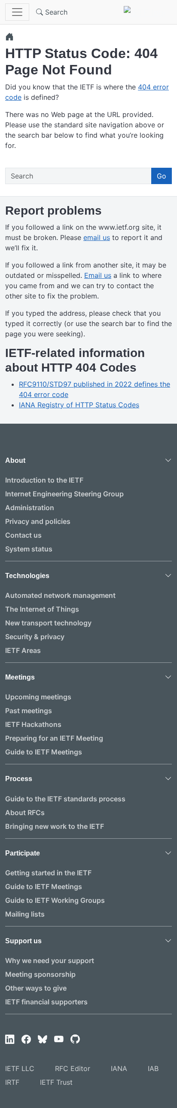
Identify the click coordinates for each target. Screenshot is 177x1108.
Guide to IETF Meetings (43, 752)
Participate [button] (22, 853)
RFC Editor (72, 1068)
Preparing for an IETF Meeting (54, 738)
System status (28, 549)
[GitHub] (75, 1039)
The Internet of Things (42, 609)
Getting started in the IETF (48, 872)
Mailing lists (25, 914)
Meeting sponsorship (40, 974)
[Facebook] (26, 1039)
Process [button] (18, 778)
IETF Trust (56, 1082)
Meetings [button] (20, 677)
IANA (119, 1068)
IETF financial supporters (46, 1001)
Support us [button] (23, 941)
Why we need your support (49, 960)
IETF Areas (23, 650)
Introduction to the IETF (44, 480)
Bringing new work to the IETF (54, 826)
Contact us (23, 535)
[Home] (9, 36)
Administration (29, 507)
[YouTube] (59, 1039)
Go (161, 176)
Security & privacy (34, 636)
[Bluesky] (42, 1039)
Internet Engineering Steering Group (64, 493)
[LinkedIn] (10, 1039)
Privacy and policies (37, 521)
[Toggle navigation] (17, 12)
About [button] (15, 460)
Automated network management (60, 595)
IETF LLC (19, 1068)
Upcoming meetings (38, 696)
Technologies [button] (27, 575)
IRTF (12, 1082)
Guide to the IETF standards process (65, 798)
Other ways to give (36, 988)
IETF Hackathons (33, 724)
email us (96, 237)
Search (55, 12)
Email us (97, 275)
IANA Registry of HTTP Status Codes (79, 404)
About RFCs (25, 812)
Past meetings (28, 710)
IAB (153, 1068)
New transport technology (48, 623)
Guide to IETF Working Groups (55, 900)
